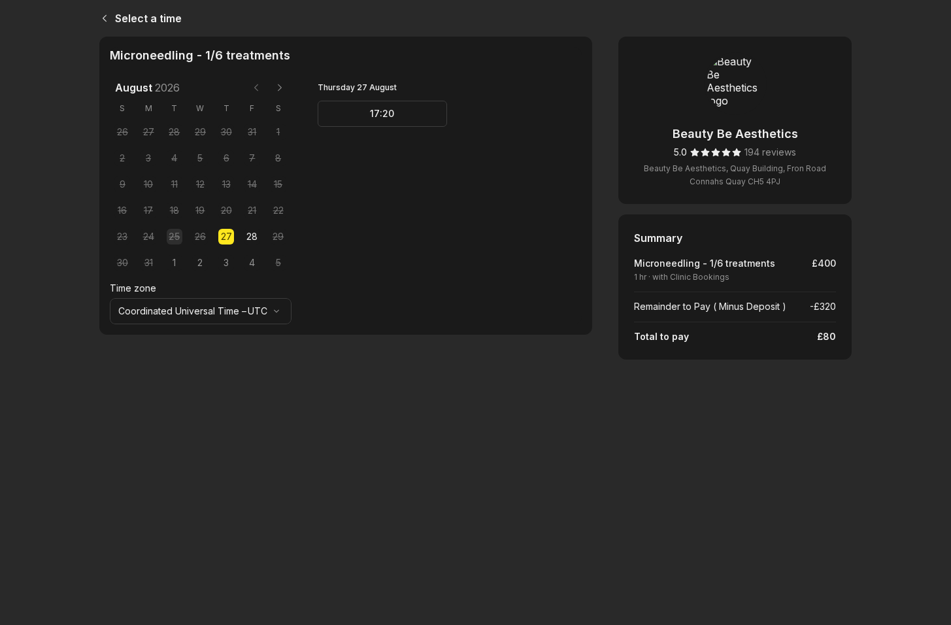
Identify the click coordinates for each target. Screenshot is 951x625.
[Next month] (279, 87)
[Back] (102, 18)
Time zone (133, 288)
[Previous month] (256, 87)
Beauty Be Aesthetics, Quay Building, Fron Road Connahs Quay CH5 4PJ (735, 174)
